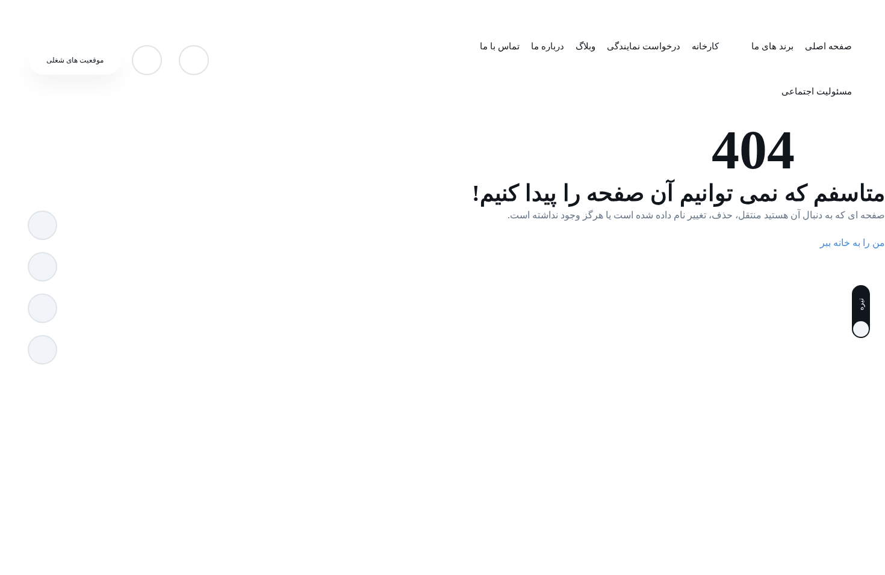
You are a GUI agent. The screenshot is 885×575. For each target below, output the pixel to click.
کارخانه (705, 46)
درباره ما (547, 46)
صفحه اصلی (828, 46)
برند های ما (772, 46)
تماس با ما (500, 46)
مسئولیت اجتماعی (816, 91)
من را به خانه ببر (852, 243)
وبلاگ (585, 46)
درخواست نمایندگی (643, 46)
